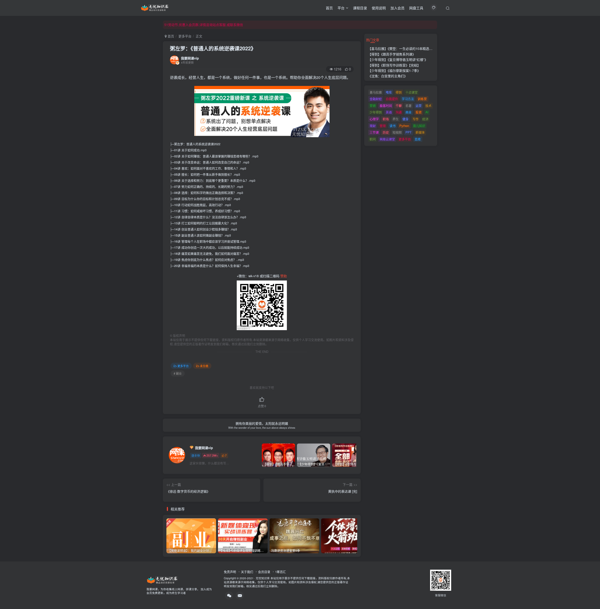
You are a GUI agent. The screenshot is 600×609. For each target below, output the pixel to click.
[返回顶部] (590, 595)
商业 (408, 112)
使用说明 (379, 7)
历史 (386, 132)
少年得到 (376, 112)
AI (426, 112)
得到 (399, 92)
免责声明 (230, 571)
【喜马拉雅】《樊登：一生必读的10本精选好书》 (403, 48)
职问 (373, 139)
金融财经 (376, 98)
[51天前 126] (346, 535)
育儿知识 (419, 125)
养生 (396, 119)
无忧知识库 (263, 578)
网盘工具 (416, 7)
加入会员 (397, 7)
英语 (389, 112)
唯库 (389, 92)
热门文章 (372, 39)
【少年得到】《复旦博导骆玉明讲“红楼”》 (398, 59)
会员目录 (264, 571)
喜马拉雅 (376, 92)
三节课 (374, 132)
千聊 (399, 105)
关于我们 (247, 571)
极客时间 (386, 105)
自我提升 (392, 98)
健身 (405, 119)
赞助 (283, 275)
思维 (418, 139)
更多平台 (184, 36)
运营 (419, 105)
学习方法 (408, 98)
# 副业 (178, 373)
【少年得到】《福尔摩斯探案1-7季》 (394, 70)
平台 (341, 7)
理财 (373, 125)
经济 (425, 119)
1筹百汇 (280, 571)
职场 (386, 119)
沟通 (399, 112)
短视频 (397, 132)
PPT (408, 132)
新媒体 (420, 132)
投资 (419, 112)
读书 (393, 125)
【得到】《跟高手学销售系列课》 (392, 54)
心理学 (374, 119)
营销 (373, 105)
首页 (329, 7)
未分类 (204, 366)
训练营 (422, 98)
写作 (415, 119)
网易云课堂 (387, 139)
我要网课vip (190, 58)
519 (197, 455)
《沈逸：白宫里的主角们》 (387, 76)
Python (404, 125)
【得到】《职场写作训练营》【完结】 (394, 65)
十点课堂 (411, 92)
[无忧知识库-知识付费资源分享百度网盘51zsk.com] (155, 7)
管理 (383, 125)
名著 (408, 105)
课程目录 (360, 7)
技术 (428, 105)
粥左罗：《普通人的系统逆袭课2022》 (213, 48)
